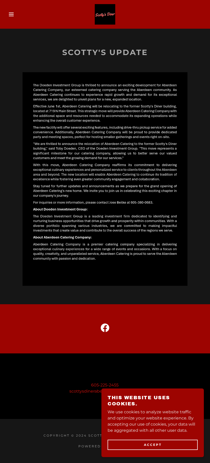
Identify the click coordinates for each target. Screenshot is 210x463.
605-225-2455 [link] (105, 385)
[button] (10, 14)
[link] (105, 14)
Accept (153, 445)
